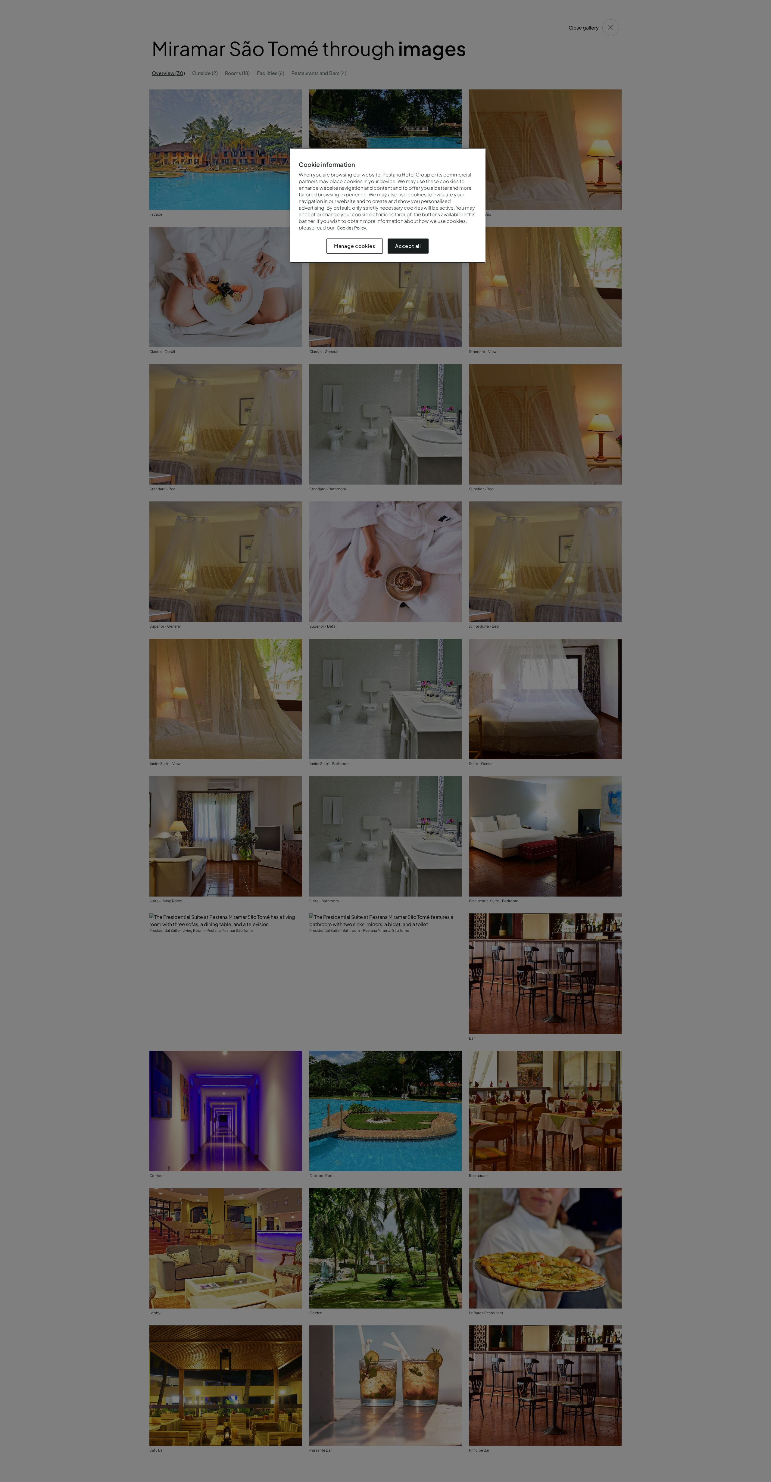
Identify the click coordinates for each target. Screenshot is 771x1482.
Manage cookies (354, 246)
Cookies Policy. (352, 227)
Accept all (408, 246)
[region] (387, 205)
